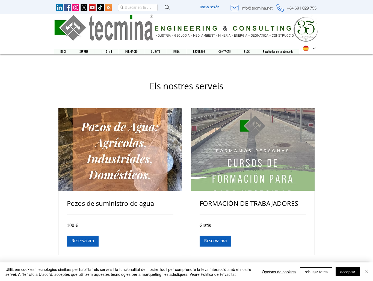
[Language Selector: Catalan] (309, 48)
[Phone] (279, 7)
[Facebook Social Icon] (67, 7)
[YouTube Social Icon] (92, 7)
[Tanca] (366, 272)
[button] (83, 241)
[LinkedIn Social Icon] (59, 7)
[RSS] (108, 7)
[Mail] (234, 7)
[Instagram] (75, 7)
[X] (84, 7)
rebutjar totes (316, 271)
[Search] (167, 7)
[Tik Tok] (100, 7)
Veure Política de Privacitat (213, 274)
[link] (120, 203)
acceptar (347, 271)
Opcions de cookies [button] (279, 271)
